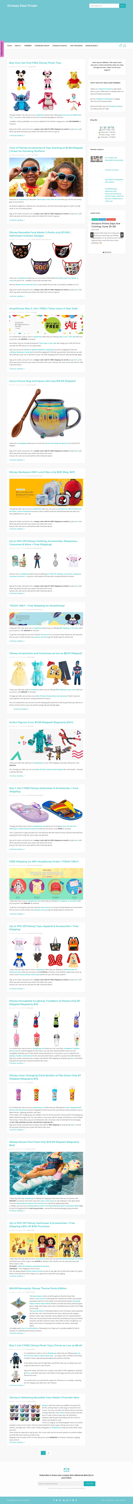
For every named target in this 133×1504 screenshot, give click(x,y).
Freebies (94, 219)
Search (122, 5)
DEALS (17, 46)
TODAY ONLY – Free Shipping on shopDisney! (37, 605)
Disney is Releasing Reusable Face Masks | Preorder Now (44, 1397)
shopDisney (23, 199)
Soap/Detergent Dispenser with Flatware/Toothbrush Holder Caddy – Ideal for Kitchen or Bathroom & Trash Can (114, 195)
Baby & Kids (32, 67)
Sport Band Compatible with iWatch (114, 181)
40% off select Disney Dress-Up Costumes (51, 696)
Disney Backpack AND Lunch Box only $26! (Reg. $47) (42, 472)
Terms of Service (120, 1500)
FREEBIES (28, 46)
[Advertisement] (66, 24)
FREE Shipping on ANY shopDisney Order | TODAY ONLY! (44, 861)
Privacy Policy (110, 1500)
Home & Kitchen (32, 385)
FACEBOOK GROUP (42, 46)
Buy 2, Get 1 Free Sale (68, 337)
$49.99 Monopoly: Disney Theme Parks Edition (38, 1288)
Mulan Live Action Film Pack (26, 285)
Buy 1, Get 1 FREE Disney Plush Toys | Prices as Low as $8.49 (45, 1345)
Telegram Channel (105, 89)
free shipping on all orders (67, 901)
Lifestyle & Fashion (59, 46)
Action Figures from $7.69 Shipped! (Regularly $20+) (41, 722)
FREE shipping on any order (66, 690)
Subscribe (89, 1483)
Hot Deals (35, 155)
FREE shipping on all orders (69, 628)
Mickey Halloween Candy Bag (43, 350)
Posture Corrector (112, 170)
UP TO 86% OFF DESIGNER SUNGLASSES (114, 159)
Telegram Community (104, 99)
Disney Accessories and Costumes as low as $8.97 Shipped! (45, 653)
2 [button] (105, 252)
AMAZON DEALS (92, 46)
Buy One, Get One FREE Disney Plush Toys (35, 62)
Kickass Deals (31, 1149)
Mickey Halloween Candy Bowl (22, 352)
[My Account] (124, 45)
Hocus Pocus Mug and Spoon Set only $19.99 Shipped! (42, 381)
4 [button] (108, 252)
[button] (92, 234)
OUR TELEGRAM (76, 46)
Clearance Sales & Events (34, 476)
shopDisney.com (39, 826)
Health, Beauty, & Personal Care (41, 239)
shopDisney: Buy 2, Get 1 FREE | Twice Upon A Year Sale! (43, 308)
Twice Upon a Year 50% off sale (48, 199)
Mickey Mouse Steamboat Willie (67, 1206)
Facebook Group (115, 106)
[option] (107, 233)
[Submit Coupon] (120, 45)
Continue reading (16, 135)
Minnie (27, 350)
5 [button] (110, 252)
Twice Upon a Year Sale (47, 343)
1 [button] (103, 252)
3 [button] (107, 252)
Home (9, 46)
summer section (40, 637)
